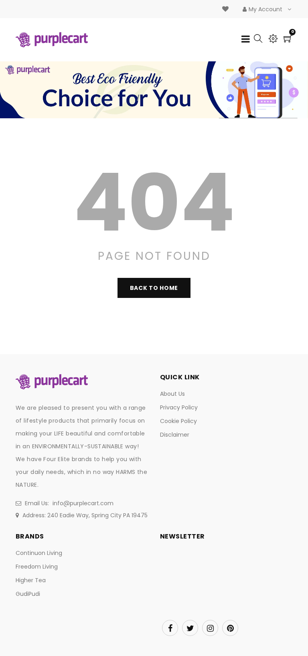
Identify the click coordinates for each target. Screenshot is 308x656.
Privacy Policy (179, 407)
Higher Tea (31, 580)
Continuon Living (39, 553)
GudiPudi (28, 594)
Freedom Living (37, 567)
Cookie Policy (178, 421)
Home (125, 98)
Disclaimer (174, 435)
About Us (172, 394)
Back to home (154, 288)
